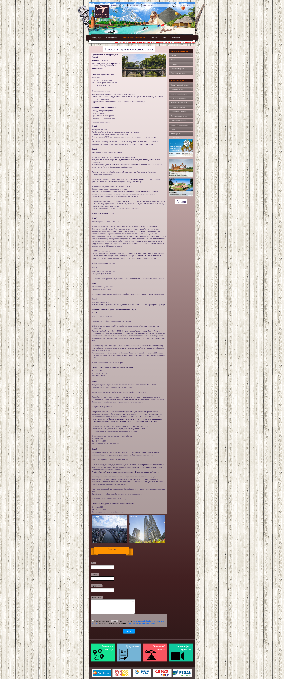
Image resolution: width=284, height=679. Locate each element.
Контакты (176, 38)
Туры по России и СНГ (180, 103)
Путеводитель (111, 38)
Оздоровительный (178, 107)
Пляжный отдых (177, 89)
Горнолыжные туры (178, 120)
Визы (165, 38)
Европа (174, 55)
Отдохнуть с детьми (178, 112)
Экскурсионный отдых (179, 85)
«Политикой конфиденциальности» (141, 623)
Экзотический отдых (179, 94)
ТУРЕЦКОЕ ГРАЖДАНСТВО (177, 134)
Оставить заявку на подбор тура (134, 38)
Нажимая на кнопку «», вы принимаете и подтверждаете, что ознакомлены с (128, 622)
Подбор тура (96, 38)
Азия (173, 60)
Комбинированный (178, 98)
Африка (174, 64)
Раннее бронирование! (179, 125)
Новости (154, 38)
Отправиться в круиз (179, 116)
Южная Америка (177, 69)
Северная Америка (178, 73)
